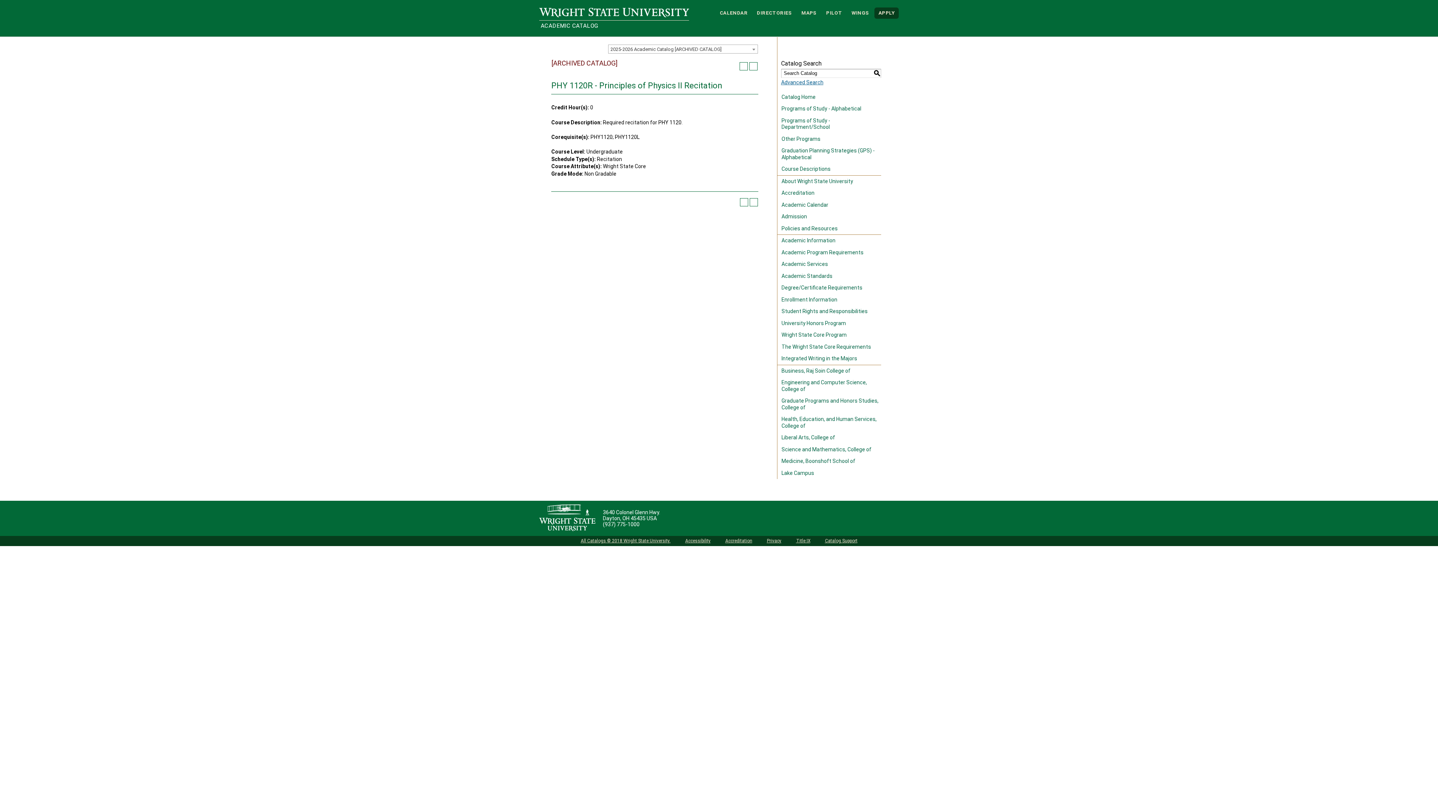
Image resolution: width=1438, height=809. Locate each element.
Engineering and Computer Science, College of (824, 385)
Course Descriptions (806, 169)
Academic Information (808, 240)
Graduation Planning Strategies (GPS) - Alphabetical (828, 154)
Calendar (733, 13)
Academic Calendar (805, 205)
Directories (774, 13)
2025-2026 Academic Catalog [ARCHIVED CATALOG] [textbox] (666, 49)
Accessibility (698, 540)
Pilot (834, 13)
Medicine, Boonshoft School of (818, 461)
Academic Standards (807, 276)
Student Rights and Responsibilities (825, 311)
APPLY (887, 13)
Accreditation (798, 193)
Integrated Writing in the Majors (819, 358)
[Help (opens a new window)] (753, 66)
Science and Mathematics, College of (826, 449)
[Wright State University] (567, 518)
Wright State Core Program (814, 335)
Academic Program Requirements (823, 252)
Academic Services (805, 264)
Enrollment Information (809, 300)
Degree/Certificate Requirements (822, 288)
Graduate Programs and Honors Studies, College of (830, 404)
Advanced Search (802, 82)
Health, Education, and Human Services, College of (829, 422)
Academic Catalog (569, 25)
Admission (794, 216)
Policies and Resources (810, 228)
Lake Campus (798, 473)
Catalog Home (799, 97)
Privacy (774, 540)
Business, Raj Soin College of (816, 371)
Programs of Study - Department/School (806, 124)
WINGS (860, 13)
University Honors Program (814, 323)
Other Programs (801, 139)
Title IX (803, 540)
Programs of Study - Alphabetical (821, 109)
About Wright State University (817, 181)
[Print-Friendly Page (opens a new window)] (744, 66)
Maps (809, 13)
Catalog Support (841, 540)
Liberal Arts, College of (808, 437)
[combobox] (683, 49)
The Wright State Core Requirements (826, 347)
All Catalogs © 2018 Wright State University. (626, 540)
